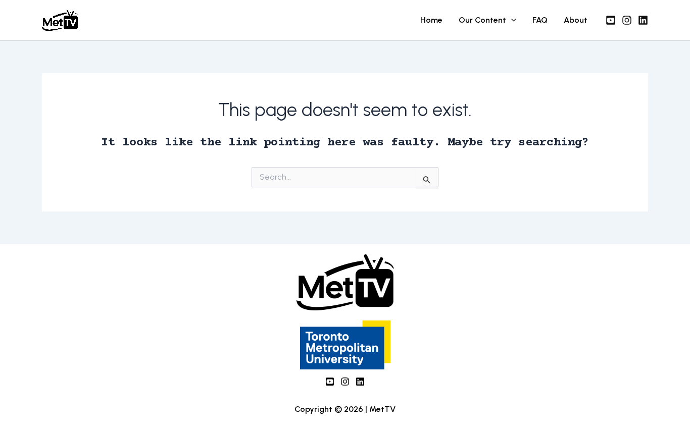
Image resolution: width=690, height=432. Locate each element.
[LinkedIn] (360, 381)
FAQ (540, 20)
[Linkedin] (643, 20)
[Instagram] (627, 20)
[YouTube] (611, 20)
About (575, 20)
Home (431, 20)
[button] (511, 20)
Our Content (482, 20)
